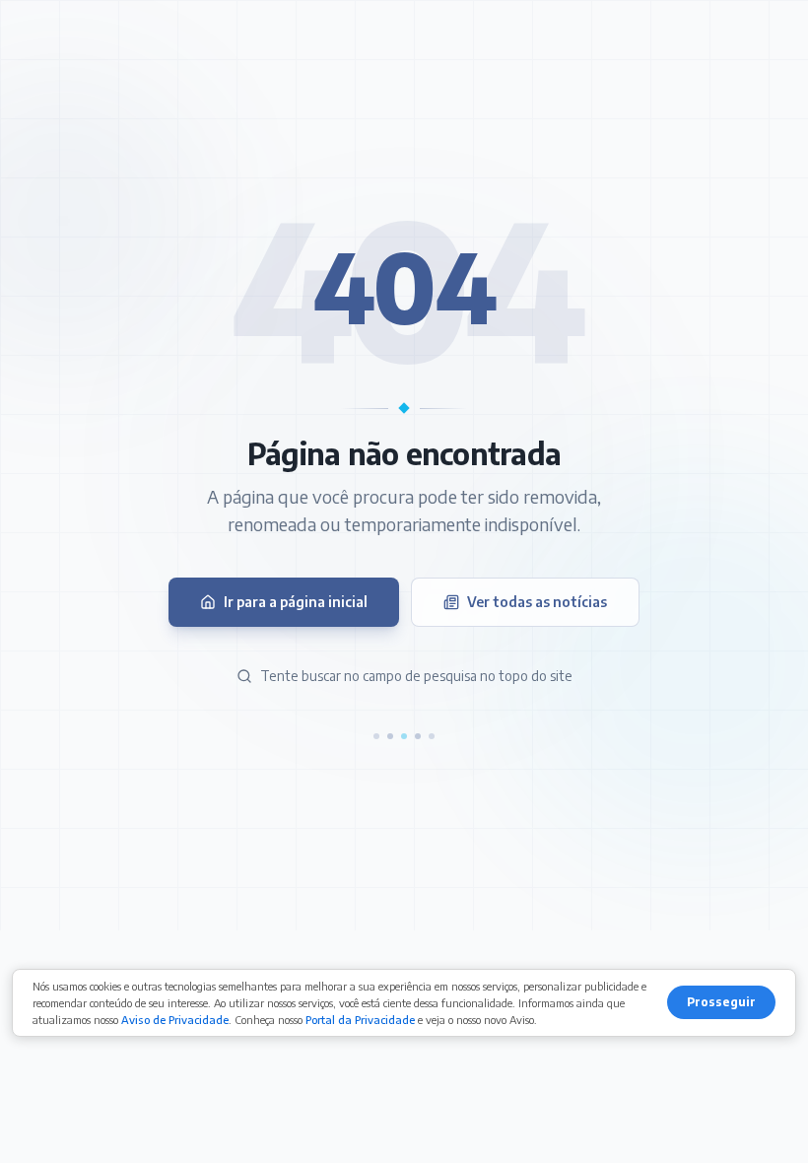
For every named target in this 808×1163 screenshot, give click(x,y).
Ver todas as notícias (537, 601)
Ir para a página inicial (296, 601)
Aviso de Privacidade (175, 1019)
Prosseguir (721, 1001)
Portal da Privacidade (360, 1019)
